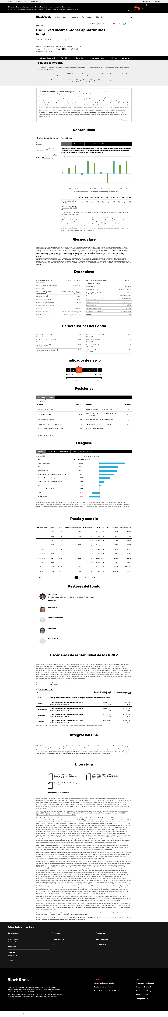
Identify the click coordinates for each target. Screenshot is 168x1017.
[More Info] (82, 143)
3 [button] (82, 577)
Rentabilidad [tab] (66, 138)
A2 (38, 540)
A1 (38, 532)
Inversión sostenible (101, 942)
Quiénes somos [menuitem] (60, 17)
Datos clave (80, 58)
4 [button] (85, 577)
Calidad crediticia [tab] (86, 451)
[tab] (47, 149)
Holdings (113, 58)
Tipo (38, 459)
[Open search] (131, 17)
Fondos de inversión (57, 942)
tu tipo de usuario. (72, 9)
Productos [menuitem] (74, 17)
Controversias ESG (42, 815)
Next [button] (94, 577)
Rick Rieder (52, 594)
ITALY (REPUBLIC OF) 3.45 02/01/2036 (99, 409)
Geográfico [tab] (51, 451)
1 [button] (76, 577)
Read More (52, 600)
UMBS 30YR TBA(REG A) (45, 409)
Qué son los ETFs (12, 955)
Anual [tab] (101, 144)
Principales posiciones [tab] (45, 397)
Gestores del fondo (97, 58)
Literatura (125, 58)
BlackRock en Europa (13, 941)
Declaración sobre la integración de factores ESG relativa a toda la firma (74, 751)
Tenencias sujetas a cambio (45, 435)
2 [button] (79, 577)
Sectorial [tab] (41, 451)
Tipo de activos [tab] (63, 451)
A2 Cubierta (41, 549)
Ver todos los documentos (59, 793)
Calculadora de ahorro (14, 958)
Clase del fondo (42, 528)
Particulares (146, 1)
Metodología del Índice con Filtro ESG (113, 813)
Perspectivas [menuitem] (87, 17)
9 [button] (92, 577)
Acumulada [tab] (90, 144)
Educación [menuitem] (100, 17)
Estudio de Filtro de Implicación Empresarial (87, 813)
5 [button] (88, 577)
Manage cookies (142, 999)
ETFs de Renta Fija (101, 944)
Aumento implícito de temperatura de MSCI (62, 815)
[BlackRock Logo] (19, 981)
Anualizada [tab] (77, 144)
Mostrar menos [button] (123, 120)
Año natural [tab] (66, 144)
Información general (47, 58)
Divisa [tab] (74, 451)
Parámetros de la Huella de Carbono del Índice (58, 813)
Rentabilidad (65, 58)
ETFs (53, 944)
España (156, 1)
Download (128, 24)
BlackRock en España (14, 939)
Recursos (10, 960)
